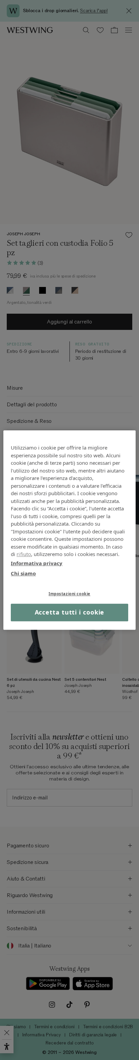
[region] (69, 530)
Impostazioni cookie (69, 593)
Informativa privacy (36, 563)
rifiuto (24, 554)
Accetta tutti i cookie (70, 612)
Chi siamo (23, 573)
